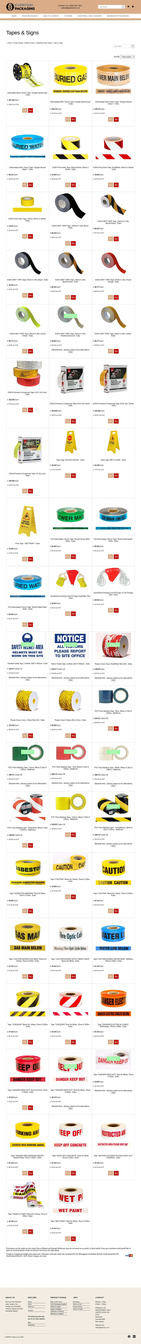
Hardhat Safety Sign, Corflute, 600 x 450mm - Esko (28, 663)
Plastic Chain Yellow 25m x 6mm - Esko (70, 720)
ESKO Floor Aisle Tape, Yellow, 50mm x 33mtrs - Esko (27, 220)
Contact (30, 1310)
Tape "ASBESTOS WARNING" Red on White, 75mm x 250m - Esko (28, 894)
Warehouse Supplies (57, 1314)
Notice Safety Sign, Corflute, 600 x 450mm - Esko (70, 664)
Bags (14, 16)
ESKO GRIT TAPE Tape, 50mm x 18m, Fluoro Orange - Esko (113, 281)
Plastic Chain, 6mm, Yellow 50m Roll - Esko (27, 720)
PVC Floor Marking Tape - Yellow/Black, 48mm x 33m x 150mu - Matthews (113, 829)
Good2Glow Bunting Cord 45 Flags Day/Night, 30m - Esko (70, 597)
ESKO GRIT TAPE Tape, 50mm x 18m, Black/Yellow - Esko (70, 281)
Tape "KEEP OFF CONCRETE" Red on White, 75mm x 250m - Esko (70, 1157)
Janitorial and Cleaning (90, 16)
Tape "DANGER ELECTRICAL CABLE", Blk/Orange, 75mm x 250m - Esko (113, 1025)
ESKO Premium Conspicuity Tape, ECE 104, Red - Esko (27, 393)
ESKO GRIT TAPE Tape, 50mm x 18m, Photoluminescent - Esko (70, 335)
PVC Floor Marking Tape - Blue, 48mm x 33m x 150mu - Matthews (113, 712)
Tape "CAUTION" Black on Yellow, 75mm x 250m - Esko (113, 894)
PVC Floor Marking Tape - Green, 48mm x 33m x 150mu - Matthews (27, 768)
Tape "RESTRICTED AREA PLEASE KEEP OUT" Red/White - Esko (113, 1157)
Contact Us (63, 5)
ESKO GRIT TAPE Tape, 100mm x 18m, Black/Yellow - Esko (113, 222)
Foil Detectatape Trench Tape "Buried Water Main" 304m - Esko (27, 608)
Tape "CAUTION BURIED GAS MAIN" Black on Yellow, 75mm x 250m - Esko (27, 960)
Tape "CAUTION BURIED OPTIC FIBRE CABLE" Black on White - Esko (70, 960)
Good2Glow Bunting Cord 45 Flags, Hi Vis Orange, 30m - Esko (113, 594)
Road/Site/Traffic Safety (44, 43)
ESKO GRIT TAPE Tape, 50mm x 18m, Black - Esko (27, 280)
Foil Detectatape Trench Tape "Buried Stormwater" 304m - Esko (113, 540)
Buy (30, 110)
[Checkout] (133, 6)
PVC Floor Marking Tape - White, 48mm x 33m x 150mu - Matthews (113, 769)
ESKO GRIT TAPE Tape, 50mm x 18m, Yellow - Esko (113, 335)
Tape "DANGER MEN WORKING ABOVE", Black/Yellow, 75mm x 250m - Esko (28, 1157)
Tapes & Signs (58, 43)
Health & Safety (51, 16)
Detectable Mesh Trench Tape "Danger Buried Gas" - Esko (27, 94)
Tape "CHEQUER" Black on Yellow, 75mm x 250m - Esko (28, 1025)
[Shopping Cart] (128, 6)
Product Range (18, 43)
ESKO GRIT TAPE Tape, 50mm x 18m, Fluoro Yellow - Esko (28, 335)
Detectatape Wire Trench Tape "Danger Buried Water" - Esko (27, 168)
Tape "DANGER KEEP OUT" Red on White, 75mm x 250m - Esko (70, 1091)
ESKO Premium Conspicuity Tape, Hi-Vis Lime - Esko (27, 475)
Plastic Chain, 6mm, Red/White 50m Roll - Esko (113, 664)
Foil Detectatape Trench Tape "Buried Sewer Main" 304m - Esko (70, 540)
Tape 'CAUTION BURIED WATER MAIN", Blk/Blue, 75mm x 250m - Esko (113, 960)
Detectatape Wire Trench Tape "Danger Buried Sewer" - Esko (113, 103)
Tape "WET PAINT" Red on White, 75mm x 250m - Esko (70, 1222)
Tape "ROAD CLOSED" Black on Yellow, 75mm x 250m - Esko (27, 1215)
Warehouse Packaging (118, 16)
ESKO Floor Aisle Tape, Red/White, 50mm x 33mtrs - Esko (113, 168)
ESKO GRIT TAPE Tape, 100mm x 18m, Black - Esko (70, 227)
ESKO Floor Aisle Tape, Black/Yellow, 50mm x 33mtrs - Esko (70, 168)
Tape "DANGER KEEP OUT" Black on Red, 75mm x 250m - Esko (28, 1091)
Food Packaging (30, 16)
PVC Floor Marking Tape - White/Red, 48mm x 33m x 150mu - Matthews (27, 829)
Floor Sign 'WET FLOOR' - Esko (113, 460)
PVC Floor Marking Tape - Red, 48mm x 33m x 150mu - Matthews (70, 768)
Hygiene (68, 16)
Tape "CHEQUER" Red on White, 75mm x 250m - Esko (70, 1025)
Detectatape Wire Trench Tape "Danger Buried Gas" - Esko (70, 103)
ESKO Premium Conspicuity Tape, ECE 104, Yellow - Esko (113, 405)
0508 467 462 (76, 5)
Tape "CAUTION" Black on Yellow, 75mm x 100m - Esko (70, 880)
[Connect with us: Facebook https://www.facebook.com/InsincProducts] (129, 1337)
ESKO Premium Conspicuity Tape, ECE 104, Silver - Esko (70, 405)
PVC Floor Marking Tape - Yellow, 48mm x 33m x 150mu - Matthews (70, 818)
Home (10, 43)
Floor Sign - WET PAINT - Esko (27, 543)
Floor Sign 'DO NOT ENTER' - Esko (70, 460)
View (70, 352)
